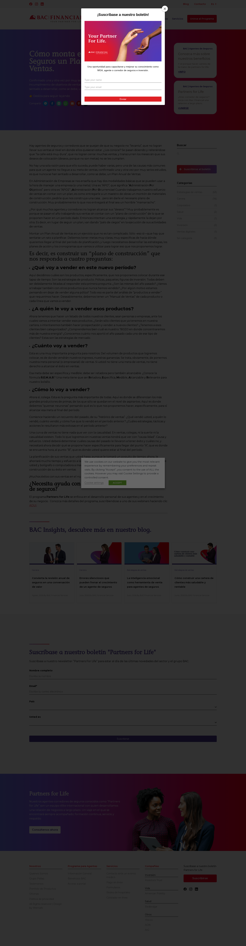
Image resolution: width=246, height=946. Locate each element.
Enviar (123, 99)
